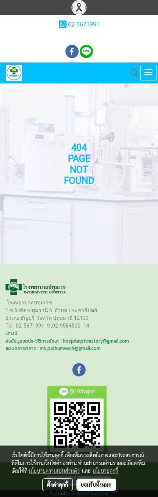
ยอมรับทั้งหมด (96, 484)
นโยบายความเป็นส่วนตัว (54, 470)
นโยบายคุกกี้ (105, 470)
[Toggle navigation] (148, 73)
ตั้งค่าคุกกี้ (57, 484)
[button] (132, 73)
